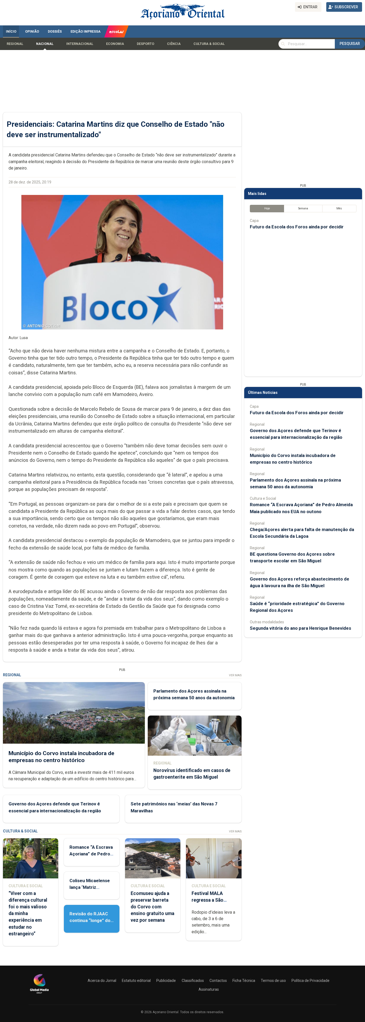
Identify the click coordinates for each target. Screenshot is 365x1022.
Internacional (79, 44)
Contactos (218, 980)
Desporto (145, 44)
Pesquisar (350, 43)
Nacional (44, 44)
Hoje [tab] (267, 208)
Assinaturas (209, 989)
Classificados (193, 980)
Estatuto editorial (136, 980)
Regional (15, 44)
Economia (115, 44)
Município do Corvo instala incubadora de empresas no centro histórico (61, 756)
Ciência (174, 44)
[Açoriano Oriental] (39, 994)
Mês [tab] (339, 208)
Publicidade (166, 980)
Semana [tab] (303, 208)
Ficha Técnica (243, 980)
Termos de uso (273, 980)
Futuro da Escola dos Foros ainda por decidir (297, 226)
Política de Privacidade (310, 980)
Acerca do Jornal (102, 980)
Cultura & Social (209, 44)
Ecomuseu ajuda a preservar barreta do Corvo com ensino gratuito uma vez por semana (152, 907)
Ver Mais (235, 675)
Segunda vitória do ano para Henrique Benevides (300, 628)
